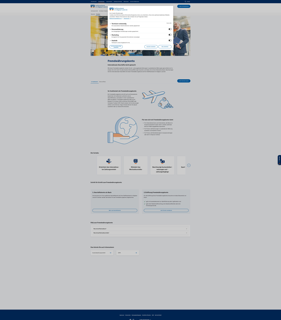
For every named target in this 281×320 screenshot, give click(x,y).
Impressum (126, 18)
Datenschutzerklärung (115, 18)
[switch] (170, 29)
